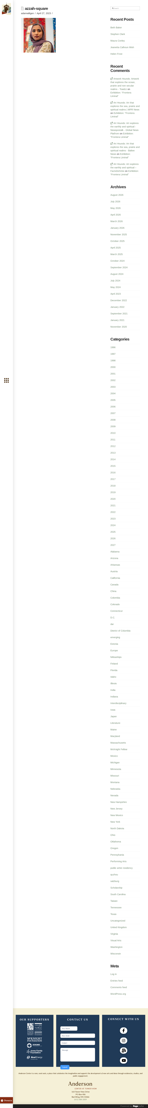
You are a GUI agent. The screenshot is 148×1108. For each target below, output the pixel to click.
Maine (113, 729)
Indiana (114, 696)
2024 (113, 525)
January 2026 (117, 228)
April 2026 (115, 214)
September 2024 (119, 267)
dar (112, 624)
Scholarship (116, 887)
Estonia (114, 644)
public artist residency (121, 868)
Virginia (114, 934)
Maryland (115, 736)
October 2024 (117, 261)
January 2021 (117, 320)
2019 (113, 492)
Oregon (114, 848)
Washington (116, 947)
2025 (113, 532)
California (115, 578)
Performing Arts (118, 861)
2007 (113, 413)
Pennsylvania (117, 855)
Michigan (115, 762)
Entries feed (116, 980)
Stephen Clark (117, 34)
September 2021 (119, 313)
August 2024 (116, 274)
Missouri (114, 775)
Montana (114, 782)
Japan (113, 716)
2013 (113, 453)
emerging (115, 637)
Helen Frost (116, 54)
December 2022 (118, 300)
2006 (113, 406)
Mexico (114, 756)
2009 (113, 426)
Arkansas (115, 565)
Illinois (113, 683)
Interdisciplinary (118, 703)
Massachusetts (118, 742)
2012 (113, 446)
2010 (113, 433)
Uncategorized (117, 920)
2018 (113, 485)
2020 (113, 499)
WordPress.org (118, 994)
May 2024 (115, 287)
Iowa (112, 710)
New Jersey (116, 808)
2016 (113, 472)
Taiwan (113, 901)
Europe (114, 650)
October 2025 (117, 241)
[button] (6, 380)
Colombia (115, 597)
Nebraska (115, 789)
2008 (113, 420)
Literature (115, 723)
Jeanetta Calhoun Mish (122, 47)
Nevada (114, 795)
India (112, 690)
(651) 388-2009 (80, 1099)
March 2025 (116, 254)
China (113, 591)
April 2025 (115, 247)
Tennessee (116, 907)
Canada (114, 584)
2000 (113, 367)
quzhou (114, 874)
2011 (112, 439)
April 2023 (115, 294)
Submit (64, 1067)
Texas (113, 914)
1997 (113, 354)
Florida (113, 670)
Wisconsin (115, 953)
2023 (113, 518)
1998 (113, 360)
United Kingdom (118, 927)
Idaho (113, 677)
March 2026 (116, 221)
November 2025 (118, 234)
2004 (113, 393)
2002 (113, 380)
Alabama (114, 551)
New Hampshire (118, 802)
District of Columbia (120, 630)
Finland (114, 663)
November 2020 (118, 326)
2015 (113, 466)
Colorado (115, 604)
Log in (113, 974)
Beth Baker (116, 27)
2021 (113, 505)
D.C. (112, 617)
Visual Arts (115, 940)
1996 (113, 347)
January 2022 (117, 307)
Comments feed (118, 987)
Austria (114, 571)
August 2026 (116, 195)
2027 (113, 545)
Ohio (112, 835)
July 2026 (115, 201)
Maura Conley (117, 40)
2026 (113, 538)
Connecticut (116, 611)
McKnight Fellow (118, 749)
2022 (113, 512)
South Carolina (118, 894)
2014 (113, 459)
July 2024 (115, 280)
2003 (113, 387)
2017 (113, 479)
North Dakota (117, 828)
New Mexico (116, 815)
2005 (113, 400)
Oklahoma (115, 841)
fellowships (116, 657)
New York (115, 822)
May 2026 (115, 208)
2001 (113, 373)
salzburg (114, 881)
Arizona (114, 558)
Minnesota (115, 769)
